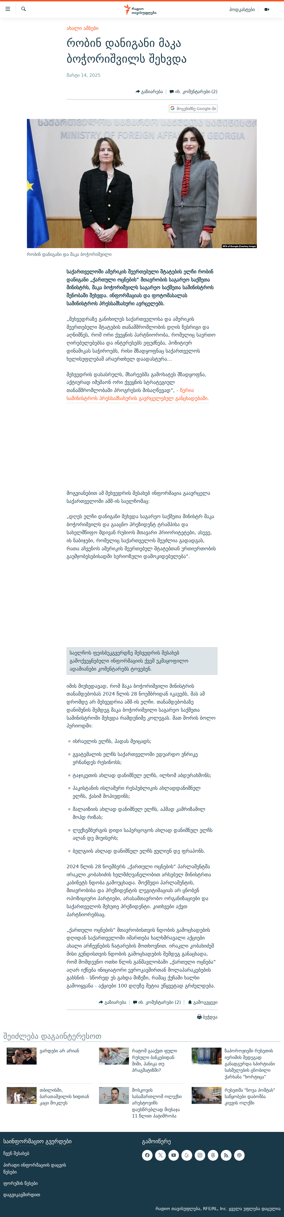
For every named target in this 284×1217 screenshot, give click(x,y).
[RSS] (226, 1155)
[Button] (149, 92)
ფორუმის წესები (20, 1183)
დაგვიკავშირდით (21, 1194)
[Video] (266, 9)
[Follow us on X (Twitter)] (160, 1155)
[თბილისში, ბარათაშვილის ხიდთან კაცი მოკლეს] (22, 1095)
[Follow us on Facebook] (147, 1155)
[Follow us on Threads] (213, 1155)
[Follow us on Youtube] (173, 1155)
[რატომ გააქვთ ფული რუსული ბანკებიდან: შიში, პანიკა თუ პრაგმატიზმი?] (114, 1056)
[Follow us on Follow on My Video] (186, 1155)
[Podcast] (239, 1155)
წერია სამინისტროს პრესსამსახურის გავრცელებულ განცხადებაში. (138, 394)
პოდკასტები (242, 9)
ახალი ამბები (82, 28)
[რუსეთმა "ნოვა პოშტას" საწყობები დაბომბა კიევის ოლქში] (207, 1095)
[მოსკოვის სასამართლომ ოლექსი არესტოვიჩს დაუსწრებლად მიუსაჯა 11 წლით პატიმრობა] (114, 1095)
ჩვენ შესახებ (16, 1153)
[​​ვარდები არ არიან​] (22, 1056)
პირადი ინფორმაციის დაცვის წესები (34, 1168)
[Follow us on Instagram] (200, 1155)
